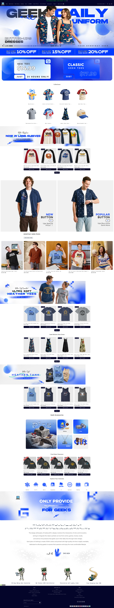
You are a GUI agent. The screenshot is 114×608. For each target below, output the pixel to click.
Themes (54, 3)
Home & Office (35, 3)
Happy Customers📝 (61, 3)
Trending (22, 3)
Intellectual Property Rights (79, 597)
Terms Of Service (80, 595)
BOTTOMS (30, 3)
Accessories (49, 3)
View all (57, 172)
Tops (26, 3)
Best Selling (17, 3)
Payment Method (34, 595)
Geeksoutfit (27, 606)
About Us (34, 589)
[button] (108, 4)
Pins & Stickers (43, 3)
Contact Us (34, 594)
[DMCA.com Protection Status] (2, 585)
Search (57, 589)
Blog (79, 594)
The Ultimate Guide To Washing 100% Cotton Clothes (57, 594)
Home (7, 3)
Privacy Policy (79, 589)
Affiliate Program (57, 592)
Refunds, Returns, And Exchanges (34, 592)
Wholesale (79, 592)
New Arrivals (11, 3)
